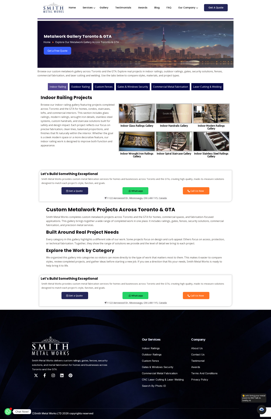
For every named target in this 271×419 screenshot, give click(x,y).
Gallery (104, 7)
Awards (142, 7)
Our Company (186, 7)
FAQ (169, 7)
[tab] (58, 86)
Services (88, 7)
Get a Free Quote (57, 50)
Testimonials (123, 7)
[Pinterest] (70, 375)
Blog (157, 7)
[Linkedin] (62, 375)
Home (72, 7)
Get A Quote (215, 7)
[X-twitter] (36, 375)
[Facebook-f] (44, 375)
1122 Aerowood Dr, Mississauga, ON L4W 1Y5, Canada (136, 198)
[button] (261, 409)
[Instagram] (53, 375)
